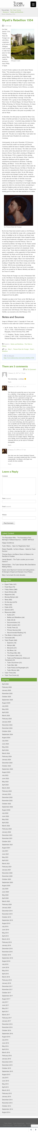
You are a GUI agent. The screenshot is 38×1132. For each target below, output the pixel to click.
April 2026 (5, 684)
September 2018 (7, 958)
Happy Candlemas (8, 543)
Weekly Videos (30, 1123)
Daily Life (10, 620)
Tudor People (9, 640)
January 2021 (6, 870)
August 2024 (6, 737)
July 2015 (5, 1078)
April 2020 (5, 898)
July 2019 (5, 926)
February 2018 (7, 980)
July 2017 (5, 1002)
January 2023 (6, 794)
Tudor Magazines (18, 1123)
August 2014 (6, 1112)
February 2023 (7, 791)
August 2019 (6, 923)
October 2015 (6, 1068)
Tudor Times (9, 673)
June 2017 (5, 1005)
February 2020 (7, 904)
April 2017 (5, 1011)
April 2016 (5, 1049)
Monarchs (10, 648)
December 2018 (7, 948)
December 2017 (7, 986)
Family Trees (11, 627)
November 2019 (7, 914)
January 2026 (6, 690)
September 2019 (7, 920)
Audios (9, 615)
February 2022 (7, 829)
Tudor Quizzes (7, 1125)
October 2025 (6, 697)
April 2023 (5, 785)
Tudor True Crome (11, 675)
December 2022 (7, 797)
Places (7, 605)
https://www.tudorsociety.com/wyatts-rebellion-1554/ (19, 358)
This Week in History (11, 635)
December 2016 (7, 1024)
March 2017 (6, 1015)
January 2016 (6, 1059)
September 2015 (7, 1071)
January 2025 (6, 722)
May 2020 (5, 895)
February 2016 (7, 1055)
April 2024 (5, 750)
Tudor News (8, 1123)
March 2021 (6, 863)
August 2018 (6, 961)
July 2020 (5, 889)
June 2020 (5, 892)
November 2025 (7, 693)
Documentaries (12, 622)
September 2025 (7, 700)
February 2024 (7, 756)
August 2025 (6, 703)
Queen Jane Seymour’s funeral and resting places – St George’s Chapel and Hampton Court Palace (18, 571)
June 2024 (5, 744)
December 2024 (7, 725)
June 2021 (5, 854)
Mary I (10, 349)
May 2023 (5, 782)
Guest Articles (9, 592)
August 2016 (6, 1037)
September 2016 (7, 1033)
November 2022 (7, 800)
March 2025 (6, 715)
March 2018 (6, 977)
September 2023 (7, 769)
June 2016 (5, 1043)
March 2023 (6, 788)
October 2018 (6, 955)
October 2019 (6, 917)
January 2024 (6, 759)
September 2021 (7, 845)
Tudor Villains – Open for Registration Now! (16, 546)
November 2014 (7, 1103)
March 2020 (6, 901)
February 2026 (7, 687)
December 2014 (7, 1100)
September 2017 (7, 996)
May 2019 (5, 933)
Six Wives (10, 650)
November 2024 (7, 728)
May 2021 (5, 857)
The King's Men (12, 653)
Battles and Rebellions (17, 12)
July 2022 (5, 813)
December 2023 (7, 763)
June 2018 (5, 967)
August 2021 (6, 848)
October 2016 (6, 1030)
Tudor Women (11, 670)
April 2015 (5, 1087)
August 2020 (6, 885)
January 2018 (6, 983)
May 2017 (5, 1008)
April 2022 (5, 822)
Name (6, 498)
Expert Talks (9, 584)
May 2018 (5, 970)
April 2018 (5, 974)
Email (6, 506)
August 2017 (6, 999)
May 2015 (5, 1084)
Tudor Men (10, 665)
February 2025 (7, 719)
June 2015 (5, 1081)
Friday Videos (9, 589)
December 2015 (7, 1062)
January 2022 (6, 832)
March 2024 (6, 753)
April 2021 (5, 860)
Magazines (8, 594)
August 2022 (6, 810)
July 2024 (5, 741)
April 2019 (5, 936)
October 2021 (6, 841)
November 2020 (7, 876)
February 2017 (7, 1018)
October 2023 (6, 766)
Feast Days (8, 587)
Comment (5, 476)
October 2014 (6, 1106)
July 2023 (5, 775)
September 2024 (7, 734)
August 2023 (6, 772)
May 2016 (5, 1046)
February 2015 (7, 1093)
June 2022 (5, 816)
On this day (8, 602)
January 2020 (6, 907)
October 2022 (6, 804)
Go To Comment (30, 369)
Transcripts (8, 638)
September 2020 (7, 882)
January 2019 (6, 945)
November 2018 (7, 952)
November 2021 (7, 838)
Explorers (10, 643)
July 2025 (5, 706)
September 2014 (7, 1109)
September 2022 (7, 807)
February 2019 (7, 942)
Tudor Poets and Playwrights (16, 668)
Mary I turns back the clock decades (13, 575)
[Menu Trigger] (33, 4)
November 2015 (7, 1065)
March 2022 (6, 826)
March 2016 (6, 1052)
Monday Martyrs (10, 597)
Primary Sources (12, 630)
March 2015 (6, 1090)
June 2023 (5, 778)
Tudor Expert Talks (20, 1125)
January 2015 (6, 1096)
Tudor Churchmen (13, 662)
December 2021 (7, 835)
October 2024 (6, 731)
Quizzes (7, 610)
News (6, 600)
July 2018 (5, 964)
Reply (9, 382)
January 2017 (6, 1021)
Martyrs (9, 645)
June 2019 (5, 930)
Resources (6, 12)
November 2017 (7, 989)
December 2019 (7, 911)
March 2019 (6, 939)
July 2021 (5, 851)
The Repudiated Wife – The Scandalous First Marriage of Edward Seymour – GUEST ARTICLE (18, 539)
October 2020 (6, 879)
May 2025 (5, 709)
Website (4, 515)
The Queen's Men (13, 655)
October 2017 (6, 993)
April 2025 (5, 712)
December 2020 (7, 873)
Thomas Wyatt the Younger (21, 349)
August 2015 (6, 1074)
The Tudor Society (15, 10)
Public (7, 607)
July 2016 (5, 1040)
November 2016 (7, 1027)
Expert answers (12, 625)
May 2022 (5, 819)
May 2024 (5, 747)
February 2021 (7, 867)
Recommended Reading (15, 633)
